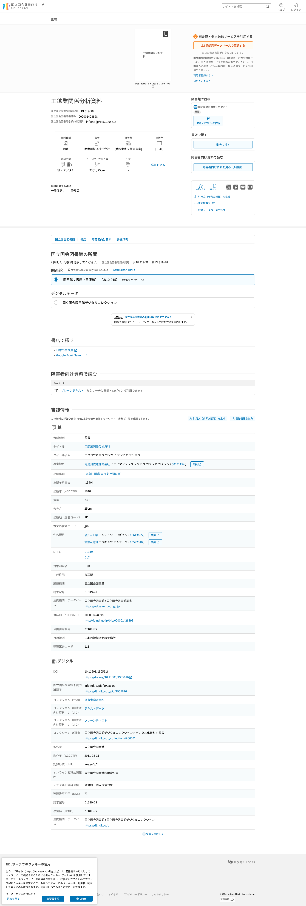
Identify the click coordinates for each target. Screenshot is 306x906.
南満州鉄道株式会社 (97, 464)
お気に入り (200, 189)
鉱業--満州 (91, 542)
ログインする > (201, 80)
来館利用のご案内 (123, 270)
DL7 (87, 557)
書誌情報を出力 (207, 203)
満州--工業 (91, 535)
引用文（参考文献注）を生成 (214, 196)
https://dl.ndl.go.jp (96, 825)
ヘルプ (281, 9)
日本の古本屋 (65, 350)
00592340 (136, 542)
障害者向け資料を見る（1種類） (223, 167)
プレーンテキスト (72, 390)
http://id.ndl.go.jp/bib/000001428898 (108, 620)
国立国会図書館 (65, 239)
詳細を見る (158, 165)
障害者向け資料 (101, 239)
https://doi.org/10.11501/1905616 (106, 677)
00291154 (178, 464)
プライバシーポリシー (134, 894)
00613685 (136, 535)
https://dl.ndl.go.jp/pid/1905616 (105, 691)
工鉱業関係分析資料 (97, 446)
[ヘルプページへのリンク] (153, 85)
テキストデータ (94, 708)
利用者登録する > (203, 75)
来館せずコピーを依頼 (208, 123)
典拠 (195, 464)
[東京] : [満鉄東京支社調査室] (102, 474)
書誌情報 (122, 239)
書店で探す (223, 144)
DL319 (88, 551)
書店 (83, 239)
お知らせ (113, 894)
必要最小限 (53, 898)
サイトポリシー (160, 894)
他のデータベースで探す (211, 210)
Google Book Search (70, 355)
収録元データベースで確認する (225, 45)
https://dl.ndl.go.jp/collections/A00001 (110, 738)
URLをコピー (214, 189)
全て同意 (81, 898)
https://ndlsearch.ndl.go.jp (102, 606)
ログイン (296, 9)
